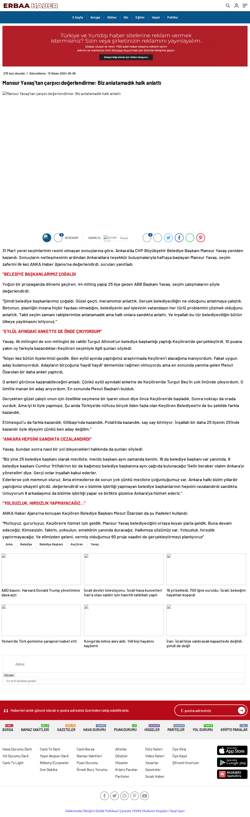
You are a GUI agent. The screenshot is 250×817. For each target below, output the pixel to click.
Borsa (7, 728)
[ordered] (28, 676)
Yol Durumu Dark (15, 756)
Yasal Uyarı (177, 811)
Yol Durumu (203, 728)
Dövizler (121, 756)
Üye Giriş (179, 749)
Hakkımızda (73, 811)
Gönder (9, 675)
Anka (9, 544)
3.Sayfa (77, 17)
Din (126, 17)
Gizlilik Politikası (107, 811)
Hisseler (152, 728)
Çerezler (126, 811)
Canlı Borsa (85, 749)
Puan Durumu (125, 728)
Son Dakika (48, 769)
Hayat (156, 17)
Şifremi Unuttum (185, 762)
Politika (172, 17)
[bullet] (32, 676)
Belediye (26, 544)
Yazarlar (152, 762)
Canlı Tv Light (13, 762)
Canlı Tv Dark (50, 749)
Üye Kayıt (179, 756)
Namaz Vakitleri (35, 728)
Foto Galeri (153, 749)
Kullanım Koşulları (155, 811)
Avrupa (95, 17)
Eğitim (140, 17)
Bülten (111, 17)
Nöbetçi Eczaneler (54, 762)
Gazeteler (66, 728)
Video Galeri (154, 756)
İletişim (89, 811)
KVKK (137, 811)
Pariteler (176, 728)
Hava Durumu (94, 728)
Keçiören (77, 544)
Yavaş (95, 544)
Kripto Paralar (234, 728)
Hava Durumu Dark (17, 749)
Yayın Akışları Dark (54, 756)
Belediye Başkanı (51, 544)
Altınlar (121, 749)
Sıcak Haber (155, 776)
